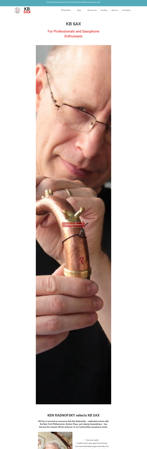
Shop (79, 10)
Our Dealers (126, 10)
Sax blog (104, 10)
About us (114, 10)
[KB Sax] (23, 10)
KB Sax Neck (65, 10)
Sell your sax (92, 10)
